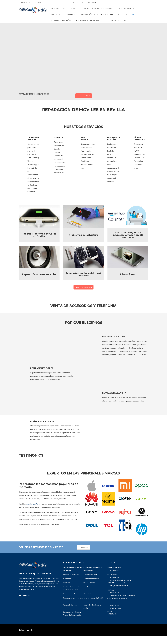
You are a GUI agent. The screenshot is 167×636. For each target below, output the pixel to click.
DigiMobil (56, 14)
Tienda (74, 9)
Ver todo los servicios (83, 287)
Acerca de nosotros (70, 594)
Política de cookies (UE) (92, 579)
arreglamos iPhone (33, 504)
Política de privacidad (91, 574)
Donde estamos (59, 9)
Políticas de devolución (71, 574)
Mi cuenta (122, 14)
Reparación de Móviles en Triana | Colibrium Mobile (77, 20)
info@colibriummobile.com (119, 586)
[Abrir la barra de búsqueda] (133, 14)
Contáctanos (85, 95)
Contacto (71, 14)
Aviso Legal (67, 579)
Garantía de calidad (90, 594)
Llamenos (84, 547)
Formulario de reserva (70, 605)
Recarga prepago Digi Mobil (93, 598)
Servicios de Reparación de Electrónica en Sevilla (109, 9)
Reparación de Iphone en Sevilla (97, 14)
